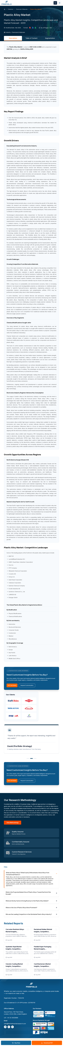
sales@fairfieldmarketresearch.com (15, 1023)
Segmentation (50, 38)
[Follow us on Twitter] (5, 1027)
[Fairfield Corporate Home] (31, 985)
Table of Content (31, 38)
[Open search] (55, 3)
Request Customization (27, 685)
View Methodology (13, 822)
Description (13, 38)
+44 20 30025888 (12, 1018)
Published (10, 9)
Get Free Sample (12, 685)
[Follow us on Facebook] (9, 1027)
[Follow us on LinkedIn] (12, 1027)
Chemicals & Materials (22, 9)
